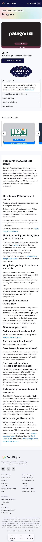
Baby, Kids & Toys (28, 488)
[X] (13, 469)
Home (4, 10)
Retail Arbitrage (6, 513)
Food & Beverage (28, 480)
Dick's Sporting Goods (8, 488)
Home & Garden (27, 478)
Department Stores (28, 491)
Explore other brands (13, 60)
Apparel (20, 10)
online (16, 245)
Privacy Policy (12, 531)
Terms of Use (22, 531)
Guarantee (4, 507)
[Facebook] (8, 469)
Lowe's (3, 480)
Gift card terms (8, 106)
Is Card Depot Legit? (8, 510)
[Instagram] (3, 469)
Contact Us (5, 502)
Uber (3, 491)
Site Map (32, 531)
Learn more (29, 90)
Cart (21, 538)
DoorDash (4, 483)
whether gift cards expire (12, 337)
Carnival (4, 486)
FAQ (2, 505)
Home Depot (5, 478)
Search (12, 539)
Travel (24, 486)
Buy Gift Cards (31, 3)
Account (30, 538)
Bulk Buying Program (8, 499)
